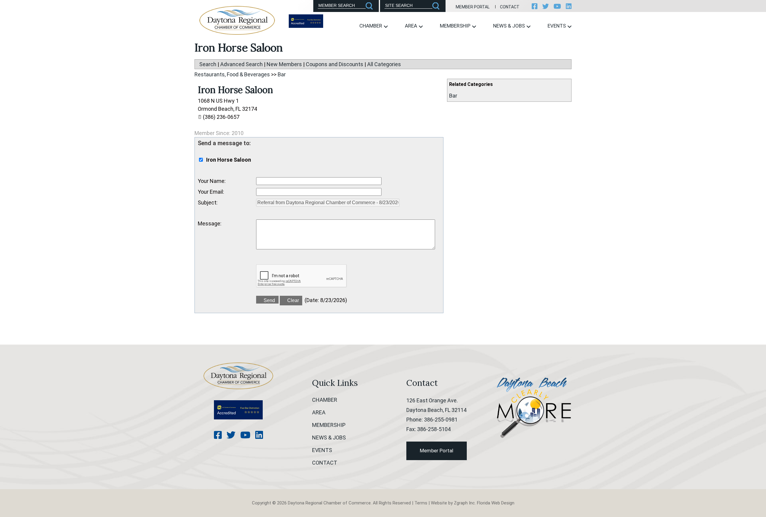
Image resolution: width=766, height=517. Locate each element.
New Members (284, 64)
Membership (456, 26)
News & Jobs (509, 26)
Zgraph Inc (464, 503)
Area (411, 26)
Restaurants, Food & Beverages (232, 74)
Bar (453, 96)
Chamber (371, 26)
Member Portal (473, 6)
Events (557, 26)
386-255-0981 (441, 419)
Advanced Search (241, 64)
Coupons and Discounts (334, 64)
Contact (509, 6)
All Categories (384, 64)
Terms (420, 503)
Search (207, 64)
